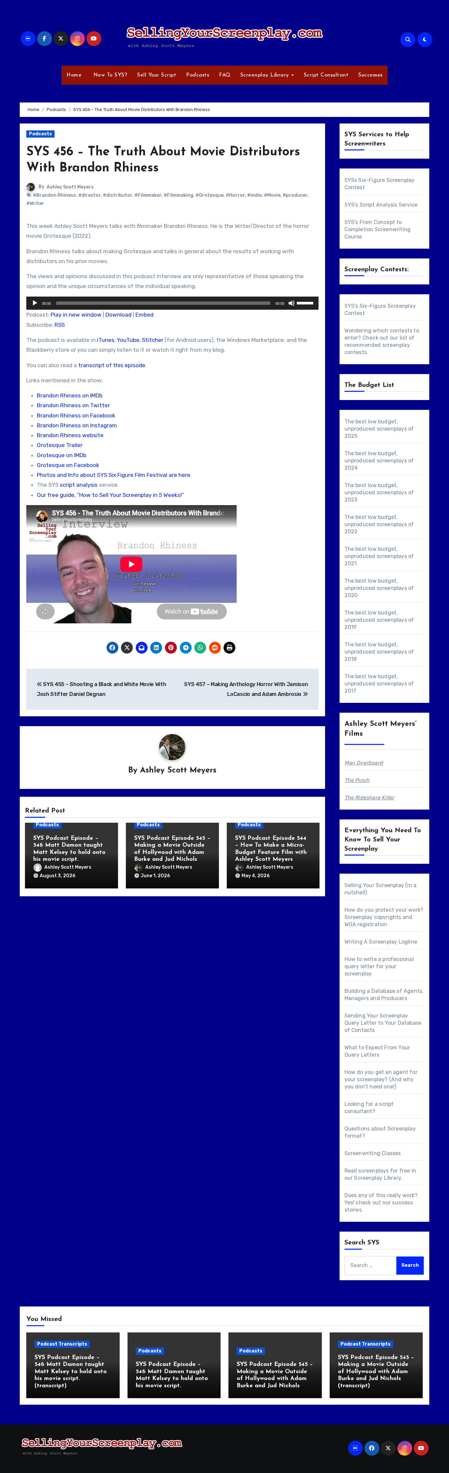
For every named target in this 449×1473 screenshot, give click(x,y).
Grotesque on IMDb (61, 455)
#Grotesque (210, 195)
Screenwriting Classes (372, 1153)
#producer (295, 195)
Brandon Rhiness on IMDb (70, 395)
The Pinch (357, 780)
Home (74, 75)
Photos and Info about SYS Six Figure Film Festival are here (113, 475)
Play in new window (76, 314)
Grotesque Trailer (60, 445)
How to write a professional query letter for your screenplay (379, 966)
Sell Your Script (156, 75)
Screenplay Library (265, 75)
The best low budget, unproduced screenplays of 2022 (379, 524)
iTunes (105, 340)
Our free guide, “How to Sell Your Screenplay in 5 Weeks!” (110, 495)
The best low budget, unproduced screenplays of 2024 (379, 460)
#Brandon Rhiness (54, 195)
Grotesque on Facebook (68, 465)
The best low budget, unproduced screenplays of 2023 (379, 492)
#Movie (272, 195)
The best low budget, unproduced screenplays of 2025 (379, 428)
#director (89, 195)
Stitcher (152, 340)
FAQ (224, 75)
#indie (254, 195)
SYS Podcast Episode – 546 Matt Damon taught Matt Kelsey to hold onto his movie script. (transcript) (71, 1372)
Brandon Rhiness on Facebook (76, 415)
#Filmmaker (147, 195)
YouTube (128, 340)
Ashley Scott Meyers (70, 187)
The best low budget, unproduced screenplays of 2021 (379, 556)
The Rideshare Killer (369, 797)
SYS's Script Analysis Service (381, 205)
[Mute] (291, 303)
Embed (144, 314)
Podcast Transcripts (62, 1344)
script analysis (79, 484)
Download (118, 314)
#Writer (35, 203)
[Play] (35, 303)
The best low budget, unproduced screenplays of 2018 (379, 651)
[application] (172, 303)
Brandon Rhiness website (70, 435)
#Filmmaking (178, 195)
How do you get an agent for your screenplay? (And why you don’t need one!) (380, 1079)
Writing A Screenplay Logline (380, 942)
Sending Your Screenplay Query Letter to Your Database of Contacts (383, 1023)
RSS (60, 325)
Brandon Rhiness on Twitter (73, 405)
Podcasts (197, 75)
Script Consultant (326, 75)
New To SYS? (109, 75)
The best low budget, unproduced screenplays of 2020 (379, 588)
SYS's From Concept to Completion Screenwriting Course (377, 229)
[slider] (306, 302)
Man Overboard (363, 763)
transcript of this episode (111, 365)
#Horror (235, 195)
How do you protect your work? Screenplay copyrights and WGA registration (384, 917)
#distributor (117, 195)
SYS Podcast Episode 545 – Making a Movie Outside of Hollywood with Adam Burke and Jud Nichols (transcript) (376, 1372)
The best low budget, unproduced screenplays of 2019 (379, 620)
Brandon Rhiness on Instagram (77, 425)
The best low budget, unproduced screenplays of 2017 (379, 683)
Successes (370, 75)
